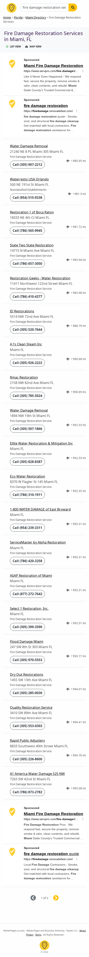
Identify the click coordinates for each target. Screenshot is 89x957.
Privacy (29, 934)
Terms (38, 934)
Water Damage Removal (29, 146)
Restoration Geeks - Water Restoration (40, 278)
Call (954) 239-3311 (27, 527)
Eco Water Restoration (27, 476)
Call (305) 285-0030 (27, 693)
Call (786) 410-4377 (27, 296)
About (82, 930)
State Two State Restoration (32, 245)
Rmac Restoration (24, 377)
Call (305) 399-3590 (27, 627)
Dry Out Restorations (26, 674)
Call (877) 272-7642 (27, 594)
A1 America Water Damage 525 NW (37, 773)
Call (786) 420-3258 (27, 561)
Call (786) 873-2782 (27, 792)
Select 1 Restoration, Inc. (29, 608)
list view (15, 46)
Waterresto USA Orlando (29, 179)
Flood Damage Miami (26, 641)
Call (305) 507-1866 (27, 428)
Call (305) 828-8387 (27, 461)
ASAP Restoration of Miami (31, 575)
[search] (73, 7)
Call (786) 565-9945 (27, 230)
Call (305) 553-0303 (27, 726)
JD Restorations (22, 311)
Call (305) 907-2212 (27, 164)
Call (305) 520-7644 (27, 329)
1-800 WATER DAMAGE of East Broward (40, 509)
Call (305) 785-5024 (27, 395)
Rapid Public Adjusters (27, 740)
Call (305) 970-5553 (27, 660)
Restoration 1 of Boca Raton (32, 212)
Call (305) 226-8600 (27, 759)
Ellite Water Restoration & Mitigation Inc (41, 443)
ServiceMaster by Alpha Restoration (38, 542)
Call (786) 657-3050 (27, 263)
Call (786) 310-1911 (27, 494)
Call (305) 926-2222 (27, 362)
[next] (61, 898)
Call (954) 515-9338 (27, 197)
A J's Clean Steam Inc (26, 344)
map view (35, 46)
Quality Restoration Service (31, 707)
